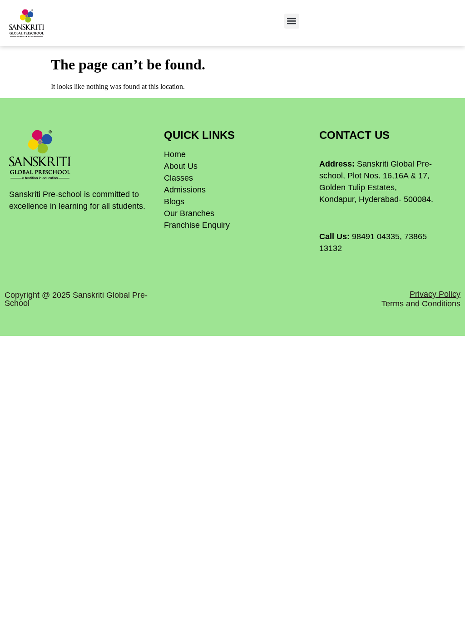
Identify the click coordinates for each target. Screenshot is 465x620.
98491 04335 (376, 236)
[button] (291, 21)
